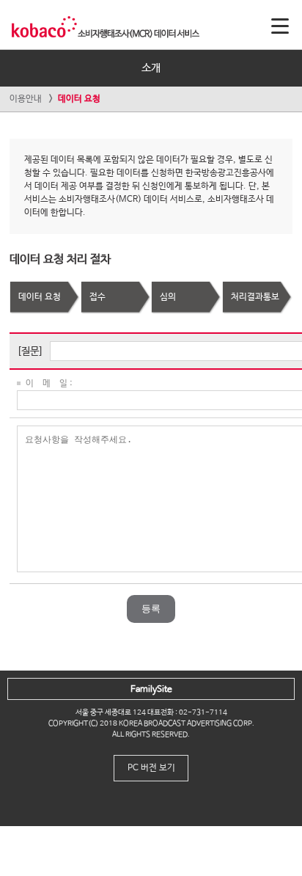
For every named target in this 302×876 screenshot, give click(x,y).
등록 (151, 608)
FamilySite (151, 690)
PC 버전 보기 (151, 768)
